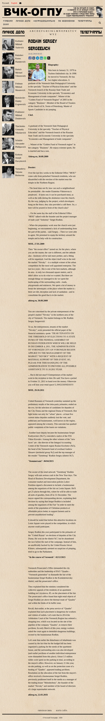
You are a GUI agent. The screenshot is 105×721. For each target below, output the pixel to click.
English (14, 3)
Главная (8, 21)
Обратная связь (45, 711)
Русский (5, 3)
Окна (6, 24)
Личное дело (23, 21)
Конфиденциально (45, 21)
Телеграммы (85, 21)
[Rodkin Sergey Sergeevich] (30, 58)
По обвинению (67, 21)
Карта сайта (61, 711)
